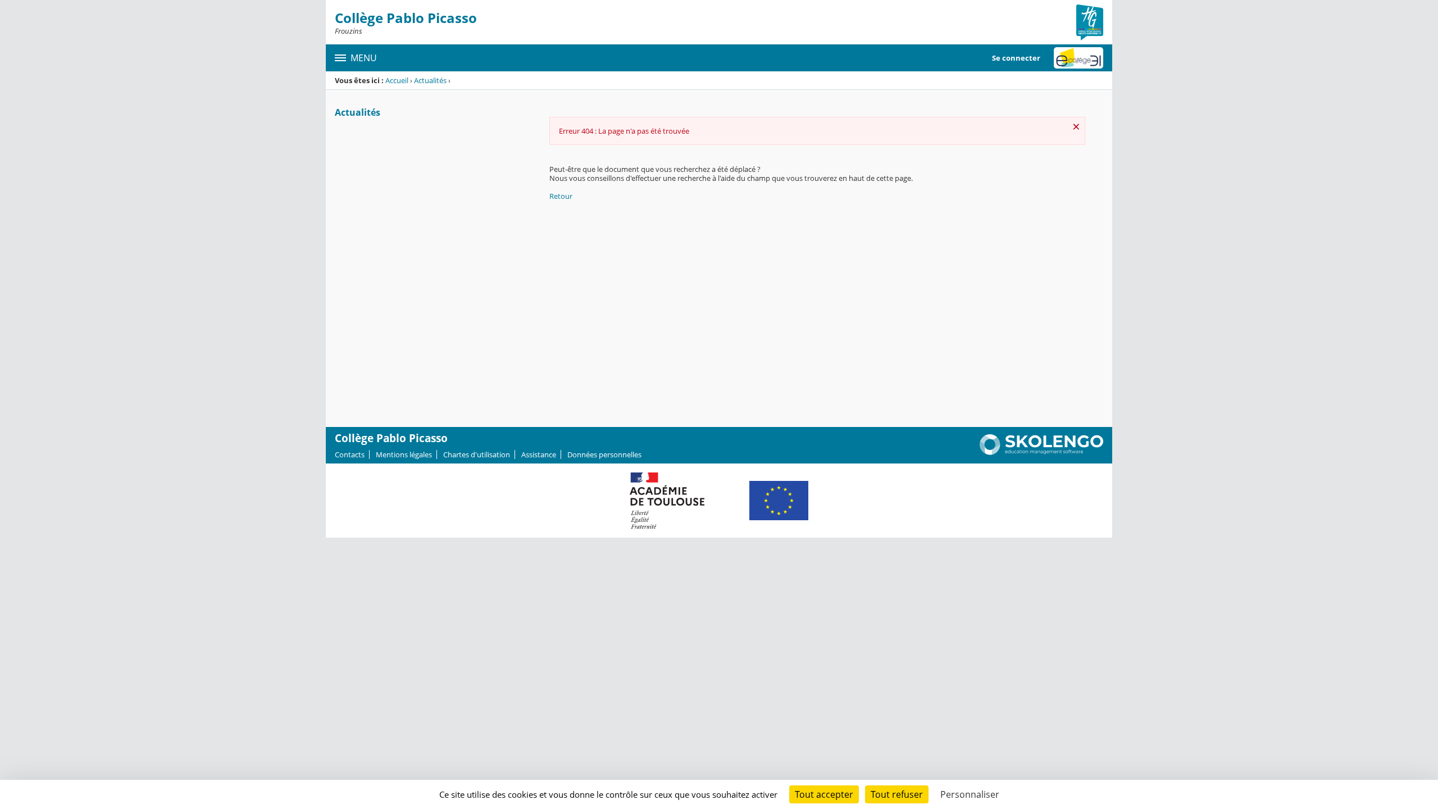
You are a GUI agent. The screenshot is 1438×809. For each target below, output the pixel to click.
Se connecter (1016, 58)
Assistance (538, 454)
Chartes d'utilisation (476, 454)
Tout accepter (824, 794)
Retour (560, 196)
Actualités (430, 80)
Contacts (350, 454)
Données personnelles (604, 454)
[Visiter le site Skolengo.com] (1041, 452)
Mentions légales (404, 454)
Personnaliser (969, 794)
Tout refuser (897, 794)
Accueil (396, 80)
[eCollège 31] (1078, 57)
